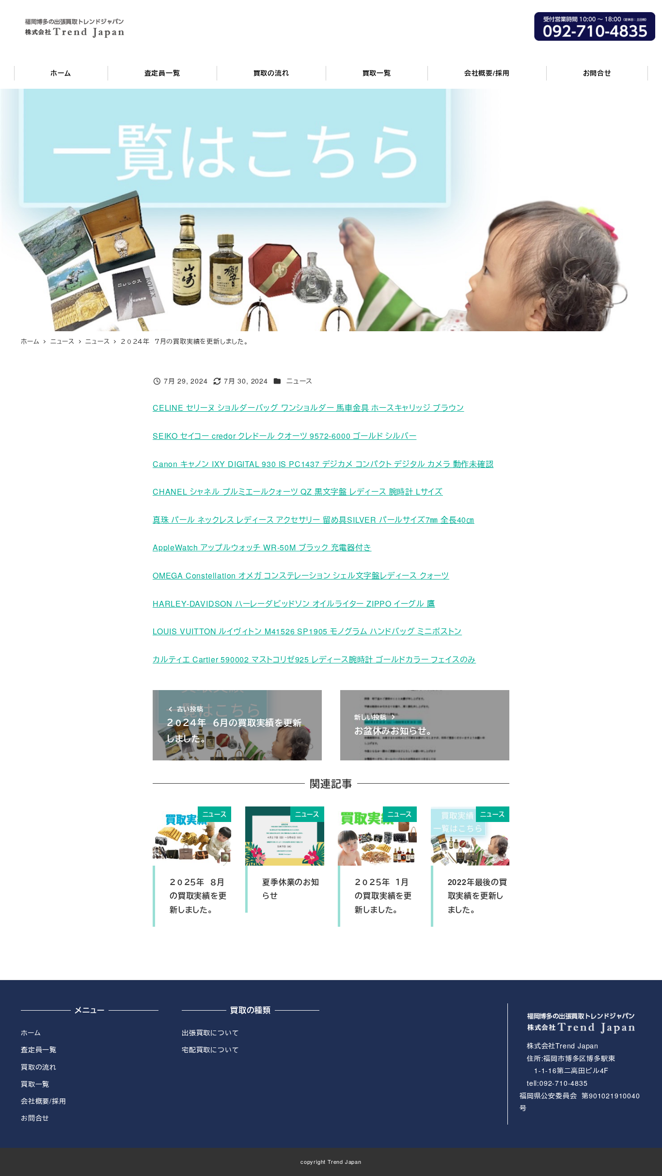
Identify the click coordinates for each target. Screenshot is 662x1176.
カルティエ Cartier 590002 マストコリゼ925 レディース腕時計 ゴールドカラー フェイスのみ (314, 659)
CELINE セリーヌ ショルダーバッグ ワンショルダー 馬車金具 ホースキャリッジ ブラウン (308, 407)
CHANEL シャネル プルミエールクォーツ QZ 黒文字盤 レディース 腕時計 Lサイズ (298, 491)
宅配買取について (210, 1049)
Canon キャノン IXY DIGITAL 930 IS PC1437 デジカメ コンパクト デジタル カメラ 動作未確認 (323, 463)
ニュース (299, 381)
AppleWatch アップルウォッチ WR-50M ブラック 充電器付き (262, 547)
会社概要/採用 (43, 1101)
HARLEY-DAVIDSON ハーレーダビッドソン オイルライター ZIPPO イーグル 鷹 (294, 603)
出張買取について (210, 1032)
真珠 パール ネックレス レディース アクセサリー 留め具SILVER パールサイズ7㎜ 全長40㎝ (313, 519)
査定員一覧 (39, 1049)
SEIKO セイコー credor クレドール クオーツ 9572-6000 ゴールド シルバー (284, 435)
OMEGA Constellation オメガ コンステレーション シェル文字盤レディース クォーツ (301, 575)
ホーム (31, 1032)
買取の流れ (39, 1067)
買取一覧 (35, 1084)
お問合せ (35, 1118)
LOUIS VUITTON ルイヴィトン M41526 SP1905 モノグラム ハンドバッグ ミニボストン (307, 631)
